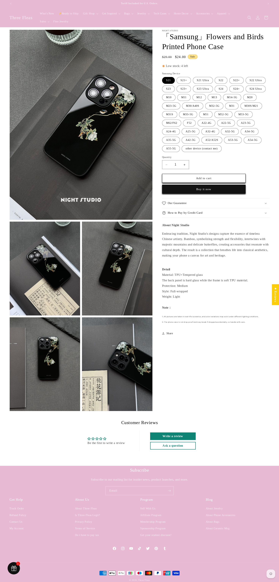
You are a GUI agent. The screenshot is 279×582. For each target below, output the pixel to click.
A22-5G (226, 123)
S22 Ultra (256, 80)
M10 (169, 97)
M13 (214, 97)
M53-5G (243, 114)
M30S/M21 (251, 106)
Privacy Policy (83, 521)
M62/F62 (171, 123)
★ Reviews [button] (275, 294)
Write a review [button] (172, 436)
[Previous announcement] (11, 3)
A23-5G (246, 123)
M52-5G (223, 114)
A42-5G (190, 140)
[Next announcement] (268, 3)
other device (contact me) (202, 148)
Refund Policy (17, 515)
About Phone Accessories (220, 515)
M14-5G (232, 97)
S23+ (183, 89)
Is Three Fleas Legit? (87, 515)
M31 (232, 106)
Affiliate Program (150, 515)
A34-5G (250, 131)
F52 (189, 123)
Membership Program (153, 521)
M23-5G (171, 106)
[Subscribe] (169, 490)
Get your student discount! (156, 535)
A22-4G (206, 123)
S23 (168, 89)
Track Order (16, 508)
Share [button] (169, 333)
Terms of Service (85, 528)
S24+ (236, 89)
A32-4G (210, 131)
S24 (221, 89)
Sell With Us (147, 508)
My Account (16, 528)
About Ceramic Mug (218, 528)
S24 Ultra (256, 89)
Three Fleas (144, 580)
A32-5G (230, 131)
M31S (169, 114)
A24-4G (171, 131)
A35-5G (171, 140)
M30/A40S (192, 106)
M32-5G (214, 106)
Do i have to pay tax (87, 535)
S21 (168, 80)
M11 (184, 97)
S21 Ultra (203, 80)
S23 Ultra (203, 89)
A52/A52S (211, 140)
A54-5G (253, 140)
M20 (250, 97)
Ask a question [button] (172, 445)
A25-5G (190, 131)
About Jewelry (214, 508)
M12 (199, 97)
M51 (206, 114)
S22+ (236, 80)
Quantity (167, 157)
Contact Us (15, 521)
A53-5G (233, 140)
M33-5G (188, 114)
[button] (90, 14)
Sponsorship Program (153, 528)
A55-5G (171, 148)
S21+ (183, 80)
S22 (221, 80)
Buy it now (203, 189)
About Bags (212, 521)
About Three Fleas (86, 508)
